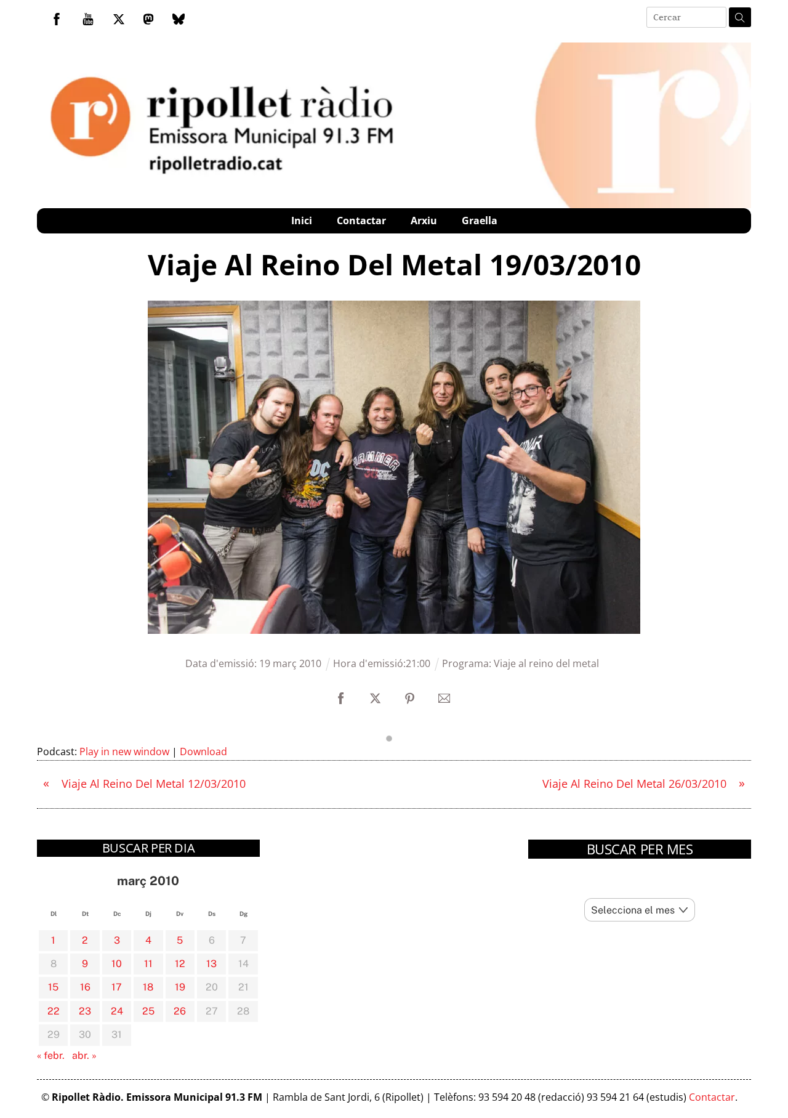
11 (148, 964)
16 (85, 987)
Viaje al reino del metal (546, 663)
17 (116, 987)
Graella (479, 220)
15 (53, 987)
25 (148, 1011)
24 (117, 1011)
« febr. (51, 1055)
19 (180, 987)
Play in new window (124, 751)
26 (180, 1011)
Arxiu (424, 220)
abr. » (84, 1055)
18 (148, 987)
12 (180, 964)
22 (53, 1011)
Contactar (361, 220)
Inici (301, 220)
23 (85, 1011)
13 (211, 964)
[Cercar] (740, 17)
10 (116, 964)
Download (203, 751)
